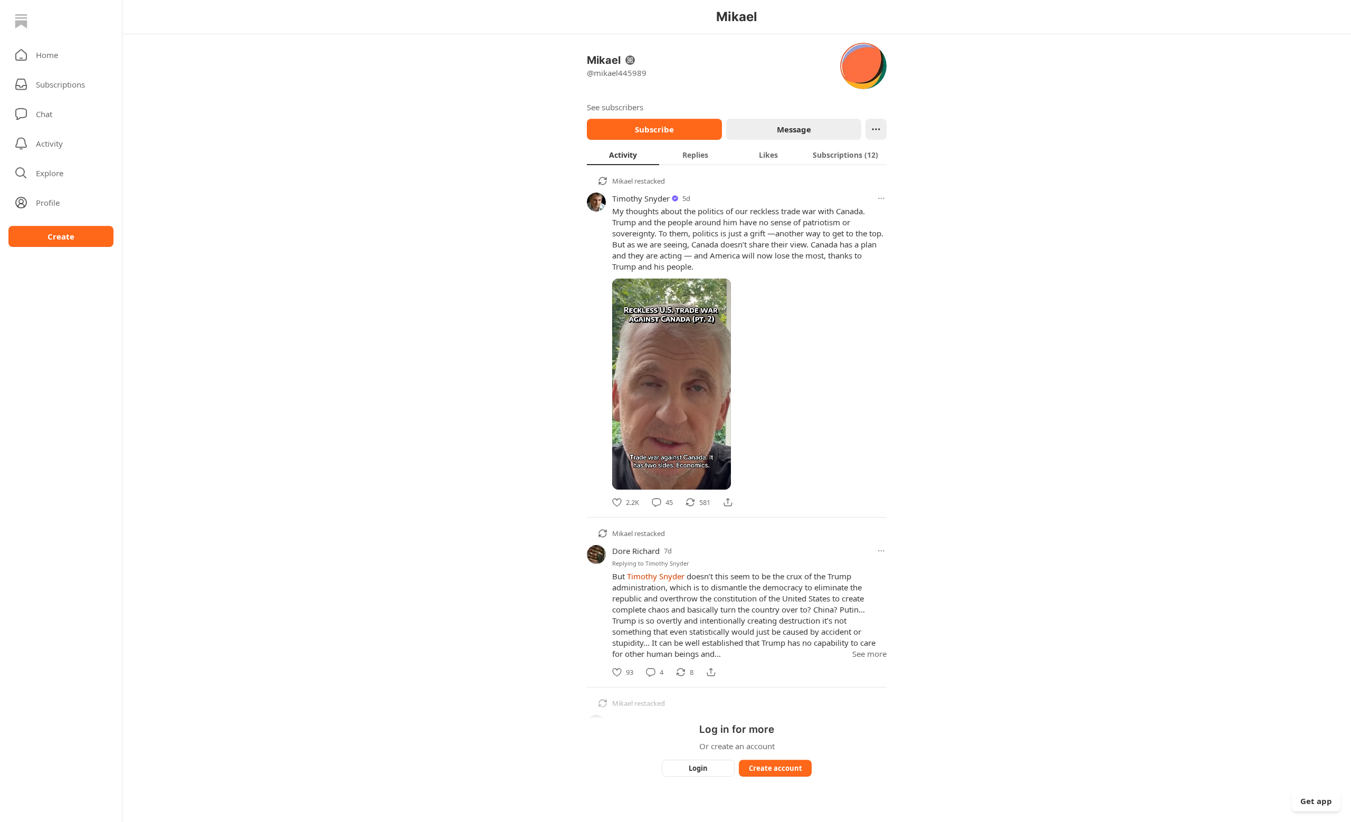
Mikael (622, 181)
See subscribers (615, 107)
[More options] (881, 198)
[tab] (623, 154)
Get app (1316, 801)
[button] (60, 55)
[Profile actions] (876, 129)
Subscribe (654, 129)
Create (60, 236)
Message (794, 129)
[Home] (21, 21)
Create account (775, 768)
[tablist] (737, 154)
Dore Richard (636, 551)
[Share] (728, 502)
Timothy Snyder (641, 198)
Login (698, 768)
